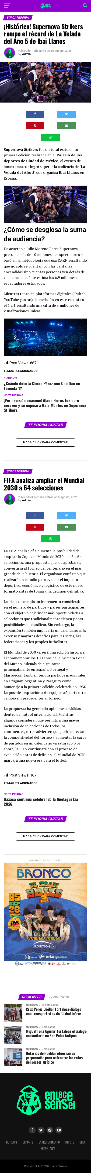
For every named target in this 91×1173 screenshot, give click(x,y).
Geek (82, 1142)
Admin (26, 54)
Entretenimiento (49, 1142)
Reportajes (48, 1148)
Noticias (11, 1142)
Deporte (28, 1142)
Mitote (69, 1142)
